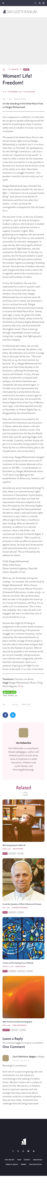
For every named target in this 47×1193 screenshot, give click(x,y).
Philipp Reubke (18, 849)
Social (26, 69)
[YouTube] (28, 1151)
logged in (19, 1043)
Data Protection (35, 1164)
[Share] (5, 715)
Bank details (37, 1160)
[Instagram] (23, 1151)
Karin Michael (20, 966)
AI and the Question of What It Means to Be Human (22, 904)
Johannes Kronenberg (20, 908)
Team (19, 1160)
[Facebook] (13, 1151)
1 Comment (12, 971)
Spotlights (27, 704)
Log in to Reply (37, 1056)
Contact (27, 1160)
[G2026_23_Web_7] (23, 820)
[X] (18, 1151)
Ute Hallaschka (29, 92)
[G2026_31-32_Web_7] (23, 938)
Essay (5, 853)
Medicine (6, 1029)
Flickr (20, 686)
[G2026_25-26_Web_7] (23, 879)
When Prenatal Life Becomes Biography (17, 1022)
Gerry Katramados (19, 1025)
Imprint (23, 1164)
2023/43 (15, 704)
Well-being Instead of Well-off (14, 845)
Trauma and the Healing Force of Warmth (18, 963)
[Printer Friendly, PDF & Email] (10, 692)
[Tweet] (13, 715)
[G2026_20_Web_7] (23, 997)
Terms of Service (12, 1164)
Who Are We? (9, 1160)
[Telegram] (33, 1151)
